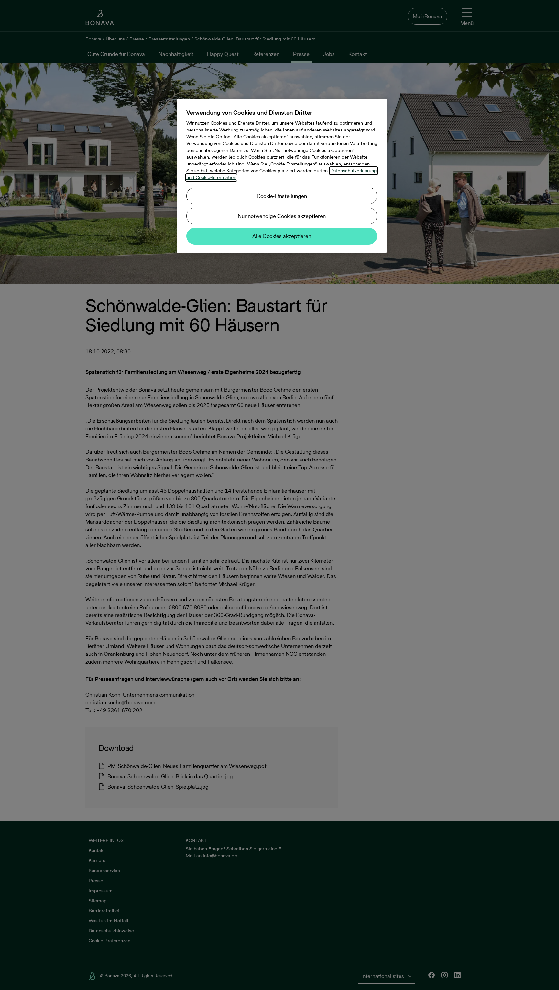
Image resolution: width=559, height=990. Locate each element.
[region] (282, 176)
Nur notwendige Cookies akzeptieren (282, 216)
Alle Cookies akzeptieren (281, 236)
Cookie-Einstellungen (282, 196)
